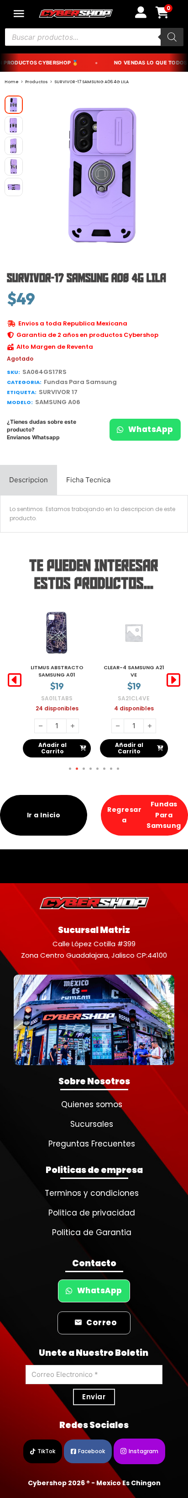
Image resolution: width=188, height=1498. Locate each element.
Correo (101, 1322)
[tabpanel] (94, 514)
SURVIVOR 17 (58, 392)
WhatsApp (150, 429)
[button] (171, 107)
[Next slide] (173, 680)
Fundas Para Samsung (80, 382)
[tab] (28, 480)
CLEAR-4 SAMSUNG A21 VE (56, 671)
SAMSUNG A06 (57, 402)
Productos (36, 82)
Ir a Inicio (44, 815)
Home (12, 82)
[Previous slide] (14, 680)
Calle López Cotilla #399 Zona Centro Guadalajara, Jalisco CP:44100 (94, 949)
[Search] (172, 37)
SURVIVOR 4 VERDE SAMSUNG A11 (134, 671)
